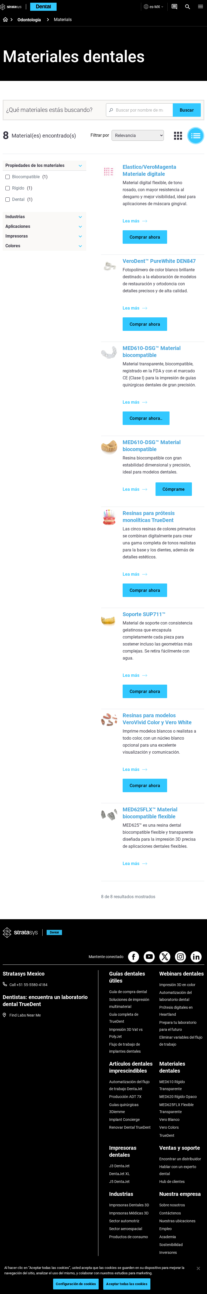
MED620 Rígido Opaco (178, 1096)
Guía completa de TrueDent (123, 1018)
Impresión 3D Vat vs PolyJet (126, 1033)
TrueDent (166, 1135)
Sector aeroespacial (125, 1229)
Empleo (165, 1229)
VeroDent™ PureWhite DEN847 (159, 261)
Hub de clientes (172, 1181)
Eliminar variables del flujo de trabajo (180, 1040)
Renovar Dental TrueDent (130, 1127)
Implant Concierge (124, 1119)
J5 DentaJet (119, 1181)
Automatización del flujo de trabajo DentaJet (129, 1085)
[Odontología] (48, 19)
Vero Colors (169, 1127)
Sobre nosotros (172, 1205)
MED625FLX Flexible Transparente (176, 1108)
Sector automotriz (124, 1221)
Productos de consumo (128, 1237)
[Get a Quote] (174, 6)
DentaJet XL (119, 1174)
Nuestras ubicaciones (177, 1221)
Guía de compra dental (128, 992)
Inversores (168, 1252)
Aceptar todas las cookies (126, 1284)
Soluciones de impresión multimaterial (129, 1003)
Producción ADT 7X (125, 1096)
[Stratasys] (11, 6)
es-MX (155, 7)
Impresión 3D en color (177, 985)
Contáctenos (170, 1213)
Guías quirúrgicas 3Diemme (124, 1108)
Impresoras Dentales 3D (129, 1205)
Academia (167, 1237)
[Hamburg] (200, 6)
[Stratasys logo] (20, 932)
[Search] (187, 6)
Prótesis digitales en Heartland (176, 1011)
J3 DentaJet (119, 1166)
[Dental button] (52, 932)
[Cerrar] (198, 1268)
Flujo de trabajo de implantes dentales (125, 1047)
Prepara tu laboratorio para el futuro (177, 1026)
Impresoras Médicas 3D (129, 1213)
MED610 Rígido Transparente (172, 1085)
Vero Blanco (169, 1119)
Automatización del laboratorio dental (175, 996)
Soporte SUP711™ (144, 614)
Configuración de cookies (76, 1284)
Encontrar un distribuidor (180, 1159)
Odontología (29, 19)
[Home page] (4, 19)
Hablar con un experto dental (177, 1170)
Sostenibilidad (171, 1244)
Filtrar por (100, 135)
